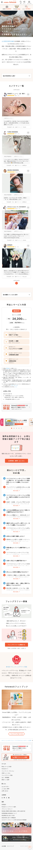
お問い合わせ (5, 791)
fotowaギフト (5, 768)
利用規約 (8, 368)
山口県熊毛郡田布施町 (8, 41)
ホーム (3, 740)
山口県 (29, 740)
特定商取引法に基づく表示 (8, 815)
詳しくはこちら (15, 385)
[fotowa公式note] (4, 797)
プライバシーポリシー (7, 809)
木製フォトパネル (6, 773)
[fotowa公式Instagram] (2, 797)
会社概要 (4, 846)
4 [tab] (18, 428)
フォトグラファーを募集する (16, 644)
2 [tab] (14, 428)
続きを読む (16, 490)
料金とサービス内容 (6, 766)
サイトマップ (10, 846)
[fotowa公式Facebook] (8, 797)
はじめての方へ (5, 786)
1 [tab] (11, 428)
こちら (15, 386)
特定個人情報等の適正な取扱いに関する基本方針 (13, 811)
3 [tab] (16, 428)
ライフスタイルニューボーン (21, 740)
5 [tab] (21, 428)
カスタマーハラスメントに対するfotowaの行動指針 (14, 819)
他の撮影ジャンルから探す (10, 294)
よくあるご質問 (5, 788)
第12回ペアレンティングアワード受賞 (16, 667)
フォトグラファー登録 (7, 775)
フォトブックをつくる (16, 734)
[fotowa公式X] (6, 797)
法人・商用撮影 (5, 777)
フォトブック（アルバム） (8, 771)
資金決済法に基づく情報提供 (9, 817)
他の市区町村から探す (9, 76)
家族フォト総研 (5, 779)
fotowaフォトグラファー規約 (9, 806)
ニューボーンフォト (10, 740)
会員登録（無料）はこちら (16, 461)
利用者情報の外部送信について (9, 813)
